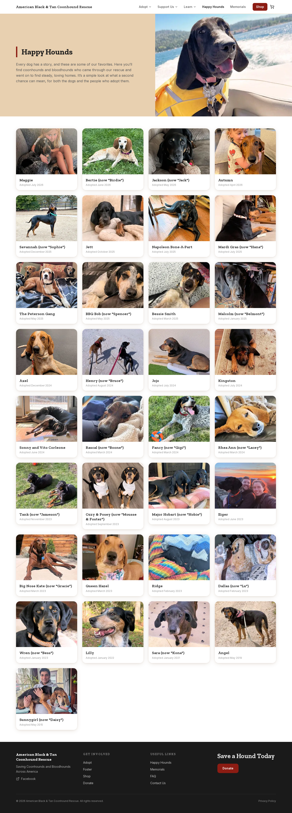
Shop (260, 7)
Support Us (166, 7)
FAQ (153, 776)
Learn (188, 7)
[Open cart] (272, 7)
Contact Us (158, 783)
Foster (87, 769)
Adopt (143, 7)
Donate (88, 783)
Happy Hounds (213, 7)
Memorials (238, 7)
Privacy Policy (267, 801)
